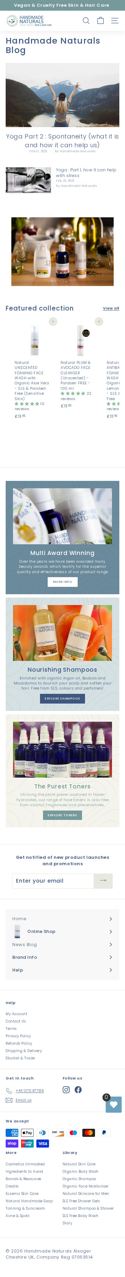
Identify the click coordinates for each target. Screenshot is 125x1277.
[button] (27, 403)
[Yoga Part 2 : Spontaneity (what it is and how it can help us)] (62, 95)
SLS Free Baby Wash (81, 1215)
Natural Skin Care (79, 1164)
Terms (11, 1028)
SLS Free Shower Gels (81, 1201)
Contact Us (16, 1021)
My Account (17, 1013)
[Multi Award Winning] (62, 516)
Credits (12, 1186)
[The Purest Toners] (62, 750)
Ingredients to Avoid (24, 1171)
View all (111, 308)
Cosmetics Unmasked (25, 1164)
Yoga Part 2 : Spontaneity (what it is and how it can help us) (62, 140)
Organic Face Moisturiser (86, 1186)
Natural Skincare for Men (86, 1193)
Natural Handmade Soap (29, 1201)
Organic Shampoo (79, 1178)
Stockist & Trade (20, 1058)
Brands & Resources (23, 1178)
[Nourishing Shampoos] (62, 633)
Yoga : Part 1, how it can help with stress (86, 172)
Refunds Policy (19, 1043)
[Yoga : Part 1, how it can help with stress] (28, 180)
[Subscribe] (103, 881)
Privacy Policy (18, 1036)
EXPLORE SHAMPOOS (62, 699)
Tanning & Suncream (25, 1208)
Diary (67, 1223)
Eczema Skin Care (22, 1193)
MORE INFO (62, 582)
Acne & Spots (18, 1215)
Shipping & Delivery (24, 1050)
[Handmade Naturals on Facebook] (78, 1089)
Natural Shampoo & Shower (88, 1208)
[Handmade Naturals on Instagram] (66, 1089)
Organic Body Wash (81, 1171)
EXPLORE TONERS (62, 815)
